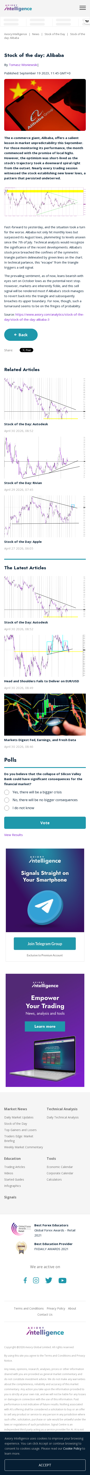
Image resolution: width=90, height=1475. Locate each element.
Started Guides (14, 1179)
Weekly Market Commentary (23, 1147)
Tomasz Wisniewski (23, 65)
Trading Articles (14, 1167)
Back (23, 334)
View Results (13, 835)
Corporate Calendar (60, 1173)
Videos (8, 1173)
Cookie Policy (72, 1448)
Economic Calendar (60, 1167)
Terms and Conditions (29, 1308)
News (35, 34)
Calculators (54, 1179)
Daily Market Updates (18, 1117)
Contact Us (45, 1314)
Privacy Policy (56, 1308)
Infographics (12, 1186)
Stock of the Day (55, 34)
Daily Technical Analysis (63, 1117)
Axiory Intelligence (15, 34)
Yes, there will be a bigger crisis (37, 792)
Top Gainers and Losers (20, 1130)
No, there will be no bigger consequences (45, 800)
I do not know (23, 808)
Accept (45, 1465)
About (72, 1308)
